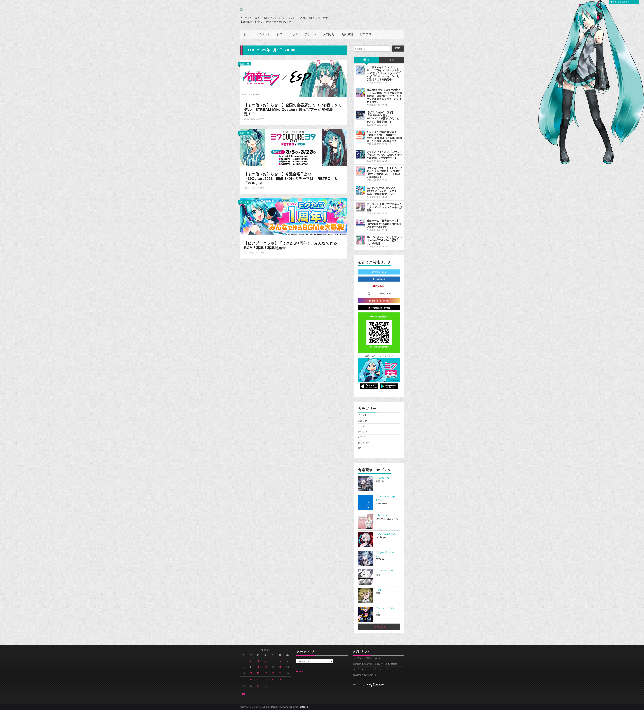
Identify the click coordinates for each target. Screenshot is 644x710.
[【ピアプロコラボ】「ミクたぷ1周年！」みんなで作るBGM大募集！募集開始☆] (293, 216)
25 (273, 679)
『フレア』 (381, 590)
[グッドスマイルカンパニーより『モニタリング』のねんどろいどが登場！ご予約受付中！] (360, 154)
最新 (366, 60)
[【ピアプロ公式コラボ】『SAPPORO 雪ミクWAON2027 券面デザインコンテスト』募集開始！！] (360, 115)
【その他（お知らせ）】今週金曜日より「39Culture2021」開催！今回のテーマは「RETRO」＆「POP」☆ (291, 178)
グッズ (293, 34)
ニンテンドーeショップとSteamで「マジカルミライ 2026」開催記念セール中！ (382, 190)
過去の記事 (363, 443)
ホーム (247, 34)
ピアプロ (365, 34)
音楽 (280, 34)
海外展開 (347, 34)
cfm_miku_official (380, 301)
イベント (264, 34)
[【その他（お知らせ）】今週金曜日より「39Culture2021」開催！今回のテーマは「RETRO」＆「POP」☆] (293, 147)
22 (251, 679)
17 (265, 673)
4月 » (244, 694)
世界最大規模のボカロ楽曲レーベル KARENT (375, 664)
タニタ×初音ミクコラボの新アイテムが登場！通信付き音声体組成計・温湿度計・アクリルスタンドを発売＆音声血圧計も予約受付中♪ (384, 95)
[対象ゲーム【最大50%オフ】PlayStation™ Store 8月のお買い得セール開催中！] (360, 223)
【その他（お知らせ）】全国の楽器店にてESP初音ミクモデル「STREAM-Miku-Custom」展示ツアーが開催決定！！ (293, 109)
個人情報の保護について (365, 675)
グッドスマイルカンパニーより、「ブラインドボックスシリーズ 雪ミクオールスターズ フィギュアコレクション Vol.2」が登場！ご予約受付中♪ (384, 73)
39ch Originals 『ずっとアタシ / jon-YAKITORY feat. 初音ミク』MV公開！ (384, 240)
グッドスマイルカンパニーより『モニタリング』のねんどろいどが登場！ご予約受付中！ (384, 154)
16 (258, 673)
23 (258, 679)
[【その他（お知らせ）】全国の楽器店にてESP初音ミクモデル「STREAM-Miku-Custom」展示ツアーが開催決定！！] (293, 78)
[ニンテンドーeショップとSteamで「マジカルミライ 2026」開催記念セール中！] (360, 190)
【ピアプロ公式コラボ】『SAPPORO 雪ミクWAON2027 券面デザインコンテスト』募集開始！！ (384, 117)
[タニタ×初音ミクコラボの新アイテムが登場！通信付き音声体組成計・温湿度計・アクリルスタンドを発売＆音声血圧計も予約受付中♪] (360, 92)
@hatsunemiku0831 (380, 308)
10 (265, 667)
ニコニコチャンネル (380, 293)
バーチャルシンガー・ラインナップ (370, 669)
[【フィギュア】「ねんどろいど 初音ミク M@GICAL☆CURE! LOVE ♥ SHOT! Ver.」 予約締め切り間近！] (360, 171)
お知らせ (329, 34)
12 (280, 667)
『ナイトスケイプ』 (385, 571)
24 (265, 679)
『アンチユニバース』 (386, 534)
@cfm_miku (380, 272)
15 (251, 673)
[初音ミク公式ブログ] (273, 9)
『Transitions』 (383, 515)
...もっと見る (379, 626)
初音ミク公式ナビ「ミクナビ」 (379, 356)
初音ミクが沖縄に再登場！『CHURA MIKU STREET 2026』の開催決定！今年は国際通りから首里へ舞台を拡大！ (384, 137)
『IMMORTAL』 (383, 478)
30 (258, 686)
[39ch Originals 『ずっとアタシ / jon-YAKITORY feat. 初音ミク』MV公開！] (360, 240)
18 (273, 673)
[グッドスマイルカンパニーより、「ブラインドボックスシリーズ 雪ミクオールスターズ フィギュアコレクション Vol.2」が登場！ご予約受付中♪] (360, 70)
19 (280, 673)
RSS (300, 672)
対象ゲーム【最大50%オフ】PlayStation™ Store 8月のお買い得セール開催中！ (384, 223)
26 (280, 679)
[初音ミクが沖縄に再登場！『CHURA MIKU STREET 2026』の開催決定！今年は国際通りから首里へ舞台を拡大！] (360, 135)
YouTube (380, 286)
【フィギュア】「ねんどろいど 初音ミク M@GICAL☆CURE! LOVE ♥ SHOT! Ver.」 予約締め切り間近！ (384, 173)
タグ (392, 60)
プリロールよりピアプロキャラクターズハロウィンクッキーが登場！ (384, 207)
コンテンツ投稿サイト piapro (367, 658)
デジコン (310, 34)
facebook (380, 279)
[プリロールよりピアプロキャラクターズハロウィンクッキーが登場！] (360, 207)
